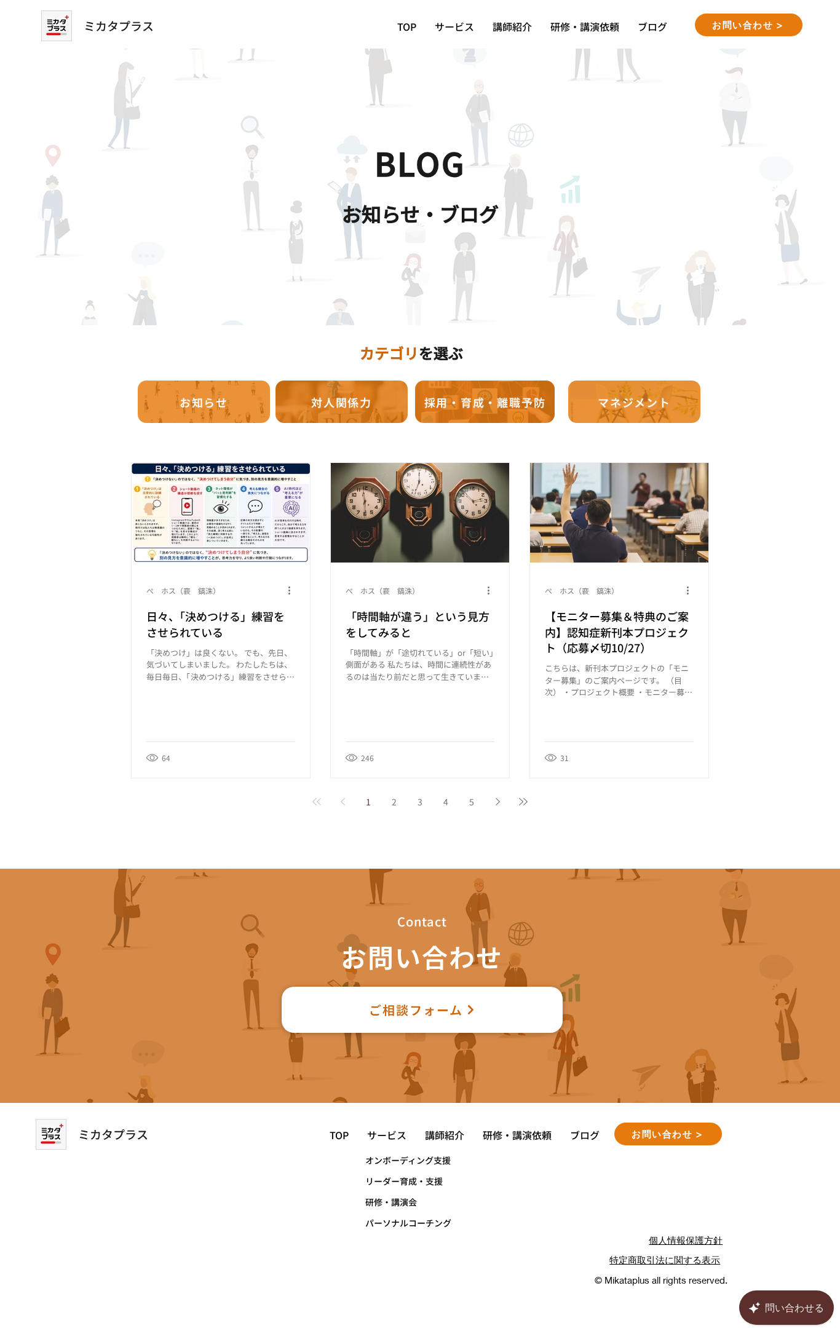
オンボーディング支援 (408, 1160)
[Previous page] (342, 802)
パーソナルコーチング (408, 1223)
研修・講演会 (391, 1202)
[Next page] (497, 802)
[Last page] (523, 802)
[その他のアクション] (293, 590)
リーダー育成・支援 (404, 1181)
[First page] (317, 802)
